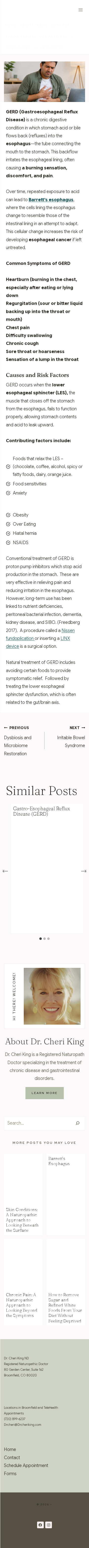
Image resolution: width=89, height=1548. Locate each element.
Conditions (18, 48)
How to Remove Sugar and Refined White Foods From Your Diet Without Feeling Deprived (65, 1307)
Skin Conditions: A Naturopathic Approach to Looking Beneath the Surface (22, 1220)
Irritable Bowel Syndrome (71, 737)
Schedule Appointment (26, 1465)
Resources (52, 48)
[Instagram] (48, 1525)
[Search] (77, 1123)
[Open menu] (80, 10)
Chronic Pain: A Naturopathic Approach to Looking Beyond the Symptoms (21, 1305)
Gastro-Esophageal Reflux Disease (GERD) (41, 811)
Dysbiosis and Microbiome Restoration (17, 741)
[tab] (40, 938)
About (27, 25)
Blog (42, 25)
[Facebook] (40, 1525)
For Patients (54, 37)
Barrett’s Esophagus (59, 1161)
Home (11, 25)
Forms (10, 1473)
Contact (60, 25)
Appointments (21, 37)
